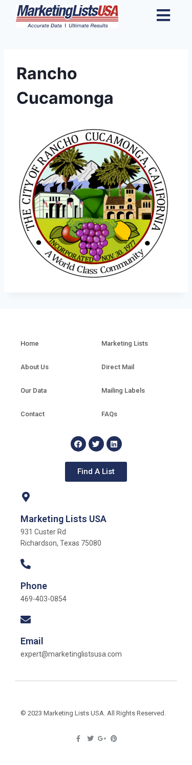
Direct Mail (117, 367)
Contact (32, 414)
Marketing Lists (124, 343)
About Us (34, 367)
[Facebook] (78, 444)
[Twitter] (96, 444)
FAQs (109, 414)
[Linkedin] (114, 444)
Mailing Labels (123, 390)
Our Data (33, 390)
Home (29, 343)
